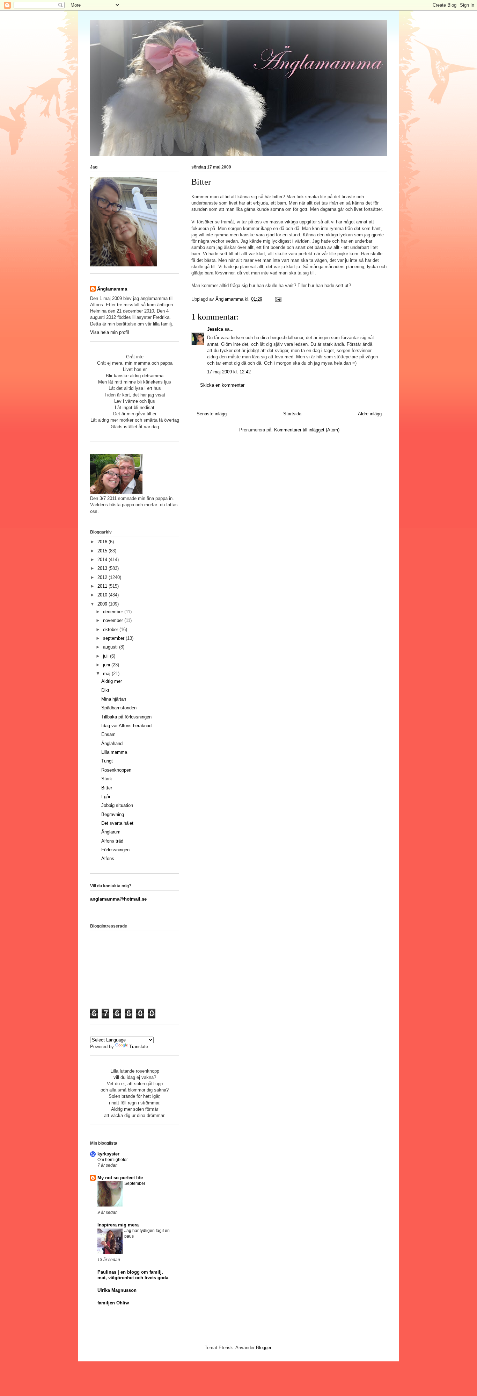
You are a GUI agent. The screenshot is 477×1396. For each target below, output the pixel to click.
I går (105, 796)
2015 (103, 550)
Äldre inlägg (370, 413)
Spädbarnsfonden (119, 707)
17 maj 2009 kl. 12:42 (229, 371)
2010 (103, 594)
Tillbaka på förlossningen (126, 717)
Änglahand (112, 743)
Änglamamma (112, 289)
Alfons (107, 858)
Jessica (215, 329)
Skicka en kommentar (222, 385)
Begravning (112, 814)
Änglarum (110, 832)
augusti (111, 647)
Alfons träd (112, 841)
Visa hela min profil (109, 332)
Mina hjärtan (113, 699)
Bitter (106, 787)
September (134, 1183)
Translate (138, 1046)
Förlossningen (115, 849)
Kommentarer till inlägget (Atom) (306, 429)
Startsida (292, 413)
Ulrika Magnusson (117, 1290)
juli (106, 656)
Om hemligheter (112, 1159)
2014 (103, 559)
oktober (111, 629)
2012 (103, 577)
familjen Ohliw (113, 1302)
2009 (103, 604)
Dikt (105, 690)
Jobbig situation (117, 805)
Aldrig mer (111, 681)
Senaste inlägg (212, 413)
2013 (103, 568)
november (113, 620)
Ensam (108, 734)
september (114, 638)
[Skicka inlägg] (278, 299)
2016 (103, 541)
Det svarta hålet (117, 823)
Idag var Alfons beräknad (126, 725)
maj (107, 673)
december (113, 611)
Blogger (263, 1347)
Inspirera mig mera (118, 1224)
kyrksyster (108, 1154)
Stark (106, 778)
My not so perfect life (120, 1177)
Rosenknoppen (116, 770)
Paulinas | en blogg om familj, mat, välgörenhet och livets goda (132, 1274)
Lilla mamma (114, 752)
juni (107, 664)
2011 (103, 586)
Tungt (107, 761)
